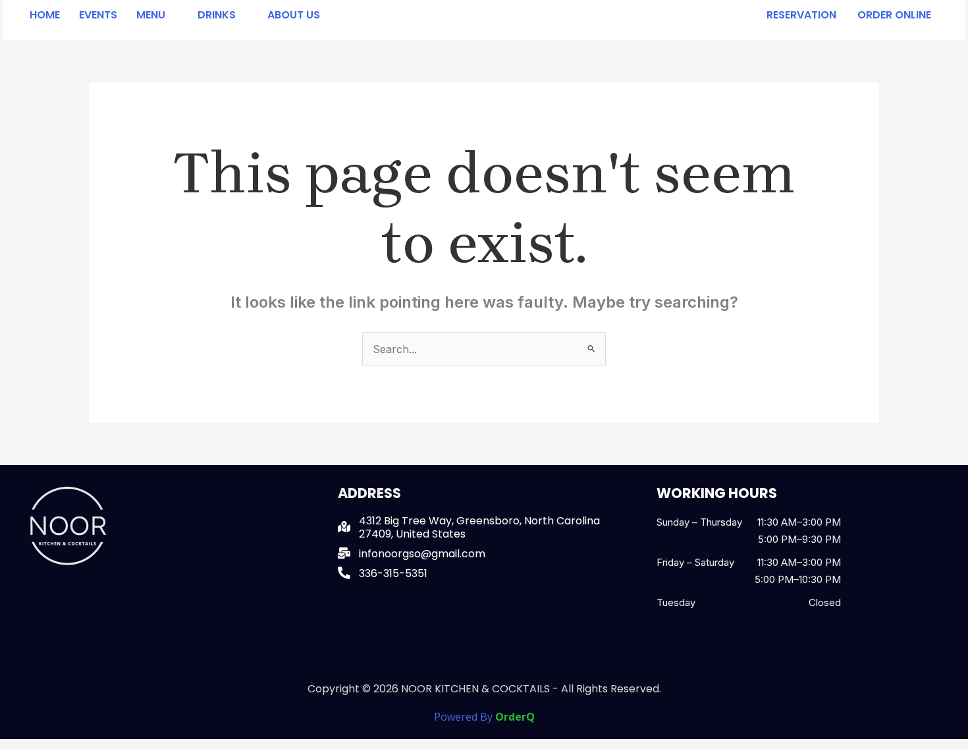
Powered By (484, 716)
